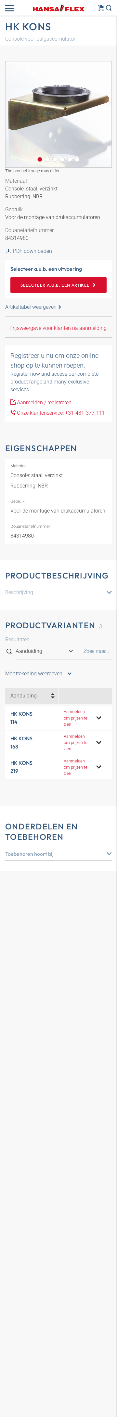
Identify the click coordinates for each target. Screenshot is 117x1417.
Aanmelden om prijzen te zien (75, 717)
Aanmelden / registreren (44, 402)
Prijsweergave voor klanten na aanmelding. (58, 328)
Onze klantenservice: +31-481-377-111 (60, 413)
